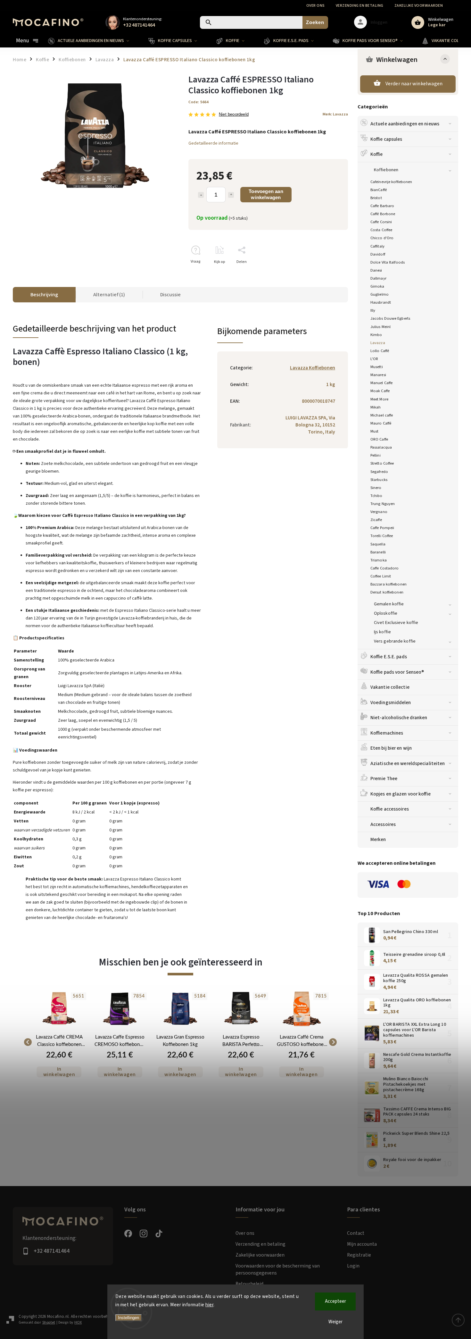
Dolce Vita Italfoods (387, 262)
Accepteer (335, 1301)
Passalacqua (381, 447)
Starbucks (378, 480)
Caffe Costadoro (384, 568)
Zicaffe (376, 520)
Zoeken (315, 22)
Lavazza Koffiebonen (312, 367)
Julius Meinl (380, 327)
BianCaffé (378, 190)
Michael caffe (381, 415)
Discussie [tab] (170, 294)
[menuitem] (93, 40)
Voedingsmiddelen (390, 702)
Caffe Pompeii (382, 528)
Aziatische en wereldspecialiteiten (407, 763)
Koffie (376, 154)
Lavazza (377, 343)
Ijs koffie (382, 632)
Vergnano (378, 512)
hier (209, 1304)
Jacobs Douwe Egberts (390, 318)
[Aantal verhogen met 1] (231, 195)
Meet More (379, 399)
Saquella (377, 544)
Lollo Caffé (379, 351)
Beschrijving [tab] (44, 294)
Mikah (375, 407)
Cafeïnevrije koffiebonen (391, 182)
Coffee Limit (380, 576)
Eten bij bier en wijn (391, 748)
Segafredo (379, 472)
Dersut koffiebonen (386, 592)
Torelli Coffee (381, 536)
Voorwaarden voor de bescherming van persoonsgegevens (278, 1269)
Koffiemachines (386, 733)
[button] (59, 1064)
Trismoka (378, 560)
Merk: (335, 114)
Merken (378, 839)
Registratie (359, 1255)
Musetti (376, 367)
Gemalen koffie (389, 604)
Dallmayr (378, 278)
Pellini (375, 455)
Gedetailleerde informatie (213, 143)
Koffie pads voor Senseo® (397, 672)
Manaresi (378, 375)
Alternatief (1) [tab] (109, 294)
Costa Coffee (381, 230)
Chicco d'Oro (381, 238)
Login (353, 1265)
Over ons (315, 5)
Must (374, 431)
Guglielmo (379, 294)
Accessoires (383, 824)
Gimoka (377, 286)
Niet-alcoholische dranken (398, 717)
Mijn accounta (362, 1244)
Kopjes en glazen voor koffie (400, 793)
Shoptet (48, 1322)
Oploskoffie (385, 613)
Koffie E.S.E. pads (388, 656)
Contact (355, 1233)
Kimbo (376, 335)
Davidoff (377, 254)
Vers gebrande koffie (395, 641)
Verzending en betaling (360, 5)
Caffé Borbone (382, 214)
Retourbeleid (249, 1283)
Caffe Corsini (381, 222)
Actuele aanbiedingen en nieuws (404, 123)
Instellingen (128, 1317)
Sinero (376, 488)
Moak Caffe (380, 391)
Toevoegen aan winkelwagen (266, 194)
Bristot (376, 198)
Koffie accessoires (389, 809)
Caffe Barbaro (382, 206)
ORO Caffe (379, 439)
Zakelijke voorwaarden (418, 5)
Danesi (376, 270)
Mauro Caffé (380, 423)
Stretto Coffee (382, 463)
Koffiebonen (386, 170)
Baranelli (378, 552)
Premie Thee (383, 778)
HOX (78, 1322)
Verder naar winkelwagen (414, 83)
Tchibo (376, 496)
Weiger (335, 1321)
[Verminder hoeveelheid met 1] (201, 195)
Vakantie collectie (389, 687)
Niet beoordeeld (234, 115)
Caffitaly (377, 246)
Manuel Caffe (381, 383)
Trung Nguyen (382, 504)
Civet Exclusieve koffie (396, 622)
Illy (372, 310)
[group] (59, 1042)
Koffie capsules (386, 139)
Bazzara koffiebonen (388, 584)
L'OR (374, 359)
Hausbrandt (380, 302)
